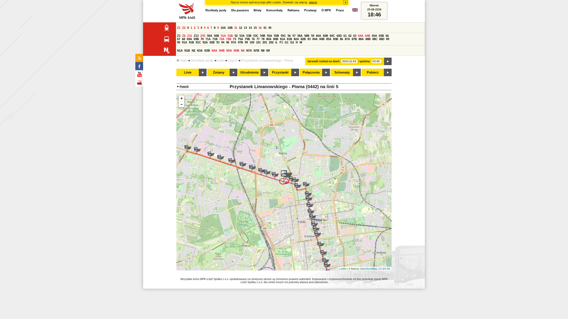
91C (198, 42)
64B (367, 35)
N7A (249, 50)
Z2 (183, 27)
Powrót (184, 86)
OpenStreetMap (368, 268)
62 (349, 35)
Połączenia (311, 72)
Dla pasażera (240, 10)
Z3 (178, 35)
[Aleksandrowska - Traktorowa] (220, 158)
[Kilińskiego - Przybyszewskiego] (327, 266)
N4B (222, 50)
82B (303, 39)
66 (387, 35)
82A (296, 39)
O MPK (326, 10)
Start (183, 60)
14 (250, 27)
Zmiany (218, 72)
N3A (200, 50)
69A (189, 39)
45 (269, 27)
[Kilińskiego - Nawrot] (316, 229)
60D (339, 35)
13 (245, 27)
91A (184, 42)
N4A (214, 50)
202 (271, 42)
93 (217, 42)
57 (294, 35)
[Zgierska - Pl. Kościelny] (297, 186)
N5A (229, 50)
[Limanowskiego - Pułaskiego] (252, 168)
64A (360, 35)
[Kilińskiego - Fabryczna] (320, 245)
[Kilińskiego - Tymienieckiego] (323, 253)
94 (222, 42)
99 (246, 42)
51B (230, 35)
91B (191, 42)
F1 (281, 42)
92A (205, 42)
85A (328, 39)
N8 (262, 50)
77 (258, 39)
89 (387, 39)
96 (227, 42)
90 (178, 42)
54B (262, 35)
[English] (355, 11)
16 (260, 27)
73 (234, 39)
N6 (243, 50)
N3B (207, 50)
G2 (292, 42)
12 (240, 27)
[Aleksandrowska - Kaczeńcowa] (211, 155)
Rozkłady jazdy (202, 60)
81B (289, 39)
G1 (286, 42)
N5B (236, 50)
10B (230, 27)
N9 (268, 50)
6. (276, 42)
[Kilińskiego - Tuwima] (314, 225)
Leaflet (343, 268)
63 (354, 35)
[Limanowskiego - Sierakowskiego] (275, 175)
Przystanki (280, 72)
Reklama (293, 10)
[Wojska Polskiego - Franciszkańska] (306, 185)
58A (299, 35)
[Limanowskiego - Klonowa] (267, 173)
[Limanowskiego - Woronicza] (243, 165)
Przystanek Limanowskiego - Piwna (267, 60)
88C (374, 39)
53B (248, 35)
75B (247, 39)
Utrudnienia (249, 72)
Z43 (202, 35)
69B (196, 39)
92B (212, 42)
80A (268, 39)
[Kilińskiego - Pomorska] (309, 199)
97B (240, 42)
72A (221, 39)
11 (235, 27)
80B (275, 39)
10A (223, 27)
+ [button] (181, 98)
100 (252, 42)
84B (321, 39)
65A (374, 35)
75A (240, 39)
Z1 (178, 27)
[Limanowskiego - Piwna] (286, 177)
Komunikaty (274, 10)
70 (202, 39)
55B (276, 35)
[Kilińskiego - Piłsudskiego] (317, 234)
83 (309, 39)
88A (361, 39)
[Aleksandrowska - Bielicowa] (231, 161)
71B (214, 39)
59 (312, 35)
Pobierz (373, 72)
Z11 (189, 35)
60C (332, 35)
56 (289, 35)
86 (341, 39)
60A (318, 35)
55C (283, 35)
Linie (220, 60)
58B (306, 35)
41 (264, 27)
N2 (193, 50)
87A (347, 39)
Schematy (342, 72)
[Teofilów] (187, 148)
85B (335, 39)
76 (253, 39)
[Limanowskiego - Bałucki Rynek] (295, 181)
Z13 (196, 35)
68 (183, 39)
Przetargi (310, 10)
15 (255, 27)
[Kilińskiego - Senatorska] (325, 261)
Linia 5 (232, 60)
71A (208, 39)
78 (262, 39)
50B (216, 35)
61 (345, 35)
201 (264, 42)
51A (223, 35)
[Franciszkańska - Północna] (308, 194)
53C (255, 35)
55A (269, 35)
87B (354, 39)
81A (282, 39)
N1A (180, 50)
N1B (187, 50)
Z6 (183, 35)
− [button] (181, 104)
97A (233, 42)
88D (381, 39)
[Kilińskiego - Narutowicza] (311, 212)
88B (368, 39)
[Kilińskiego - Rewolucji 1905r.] (310, 206)
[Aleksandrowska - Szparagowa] (197, 150)
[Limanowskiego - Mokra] (261, 171)
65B (381, 35)
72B (228, 39)
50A (209, 35)
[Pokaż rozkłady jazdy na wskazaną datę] (388, 61)
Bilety (257, 10)
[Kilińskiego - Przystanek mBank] (312, 217)
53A (242, 35)
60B (325, 35)
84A (315, 39)
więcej (313, 2)
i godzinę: (365, 61)
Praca (340, 10)
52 (236, 35)
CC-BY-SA (384, 268)
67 (178, 39)
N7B (256, 50)
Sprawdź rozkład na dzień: (323, 61)
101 (258, 42)
